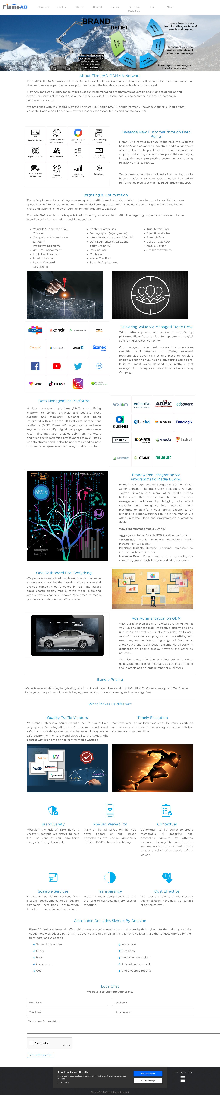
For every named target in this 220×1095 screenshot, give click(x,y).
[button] (16, 43)
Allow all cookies (148, 1074)
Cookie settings (148, 1081)
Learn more (63, 1082)
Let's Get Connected (40, 1055)
